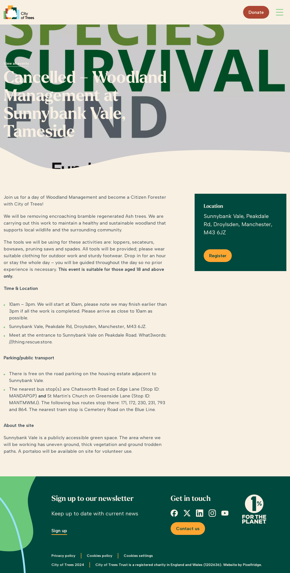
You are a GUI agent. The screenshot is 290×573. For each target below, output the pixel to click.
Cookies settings (138, 555)
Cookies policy (99, 555)
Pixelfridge (252, 565)
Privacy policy (63, 555)
